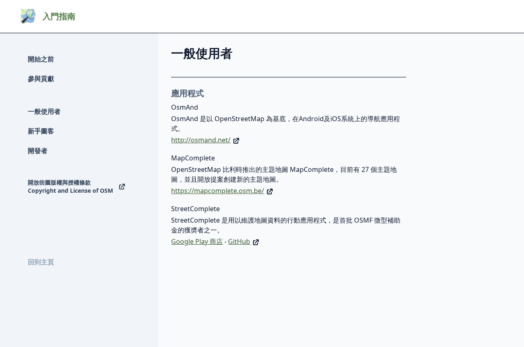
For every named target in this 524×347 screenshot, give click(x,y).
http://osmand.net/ (200, 139)
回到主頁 (41, 261)
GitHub (239, 241)
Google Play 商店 (197, 241)
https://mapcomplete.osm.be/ (217, 190)
